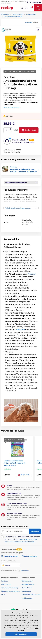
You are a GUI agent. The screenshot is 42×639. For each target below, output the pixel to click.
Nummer (6, 130)
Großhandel (26, 591)
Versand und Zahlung (9, 588)
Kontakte (4, 581)
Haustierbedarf (17, 14)
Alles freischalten (21, 634)
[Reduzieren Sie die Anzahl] (10, 131)
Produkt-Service (28, 584)
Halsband (20, 329)
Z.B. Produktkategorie (15, 24)
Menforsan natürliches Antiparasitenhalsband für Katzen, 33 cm (15, 463)
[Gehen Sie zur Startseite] (7, 8)
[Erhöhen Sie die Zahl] (10, 128)
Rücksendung (27, 581)
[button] (21, 7)
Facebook (25, 571)
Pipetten (32, 274)
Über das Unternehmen (10, 591)
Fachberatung (27, 598)
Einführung (5, 14)
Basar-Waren (27, 588)
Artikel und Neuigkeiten (31, 595)
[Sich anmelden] (26, 7)
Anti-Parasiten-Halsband (13, 16)
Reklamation (6, 584)
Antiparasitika (31, 14)
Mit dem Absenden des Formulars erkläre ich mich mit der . (22, 539)
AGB (3, 595)
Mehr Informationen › (12, 107)
